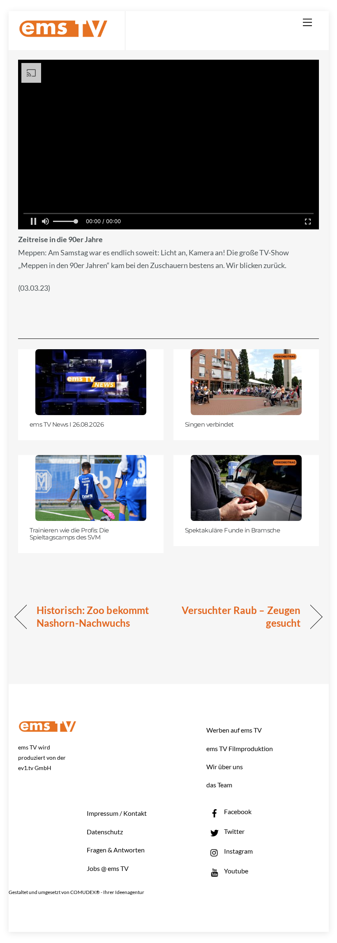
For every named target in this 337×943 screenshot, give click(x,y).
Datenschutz (105, 832)
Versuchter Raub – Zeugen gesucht (239, 616)
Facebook (237, 811)
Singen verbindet (209, 424)
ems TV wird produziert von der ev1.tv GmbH (42, 757)
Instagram (238, 851)
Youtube (235, 871)
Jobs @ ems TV (108, 868)
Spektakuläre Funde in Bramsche (232, 530)
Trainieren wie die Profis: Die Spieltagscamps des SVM (69, 534)
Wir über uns (224, 766)
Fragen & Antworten (116, 850)
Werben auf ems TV (234, 730)
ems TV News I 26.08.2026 (67, 424)
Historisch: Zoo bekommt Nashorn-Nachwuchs (93, 616)
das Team (219, 785)
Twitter (234, 831)
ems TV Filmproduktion (239, 748)
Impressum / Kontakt (117, 813)
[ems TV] (63, 32)
